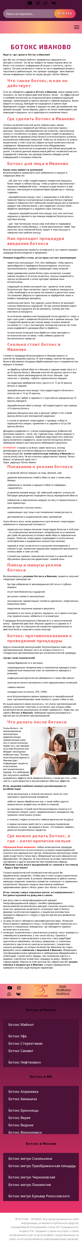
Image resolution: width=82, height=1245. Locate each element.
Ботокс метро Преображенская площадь (42, 1166)
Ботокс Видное (20, 1125)
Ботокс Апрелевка (23, 1091)
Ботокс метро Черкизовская (31, 1177)
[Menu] (76, 27)
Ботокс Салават (20, 1050)
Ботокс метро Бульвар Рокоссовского (39, 1196)
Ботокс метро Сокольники (30, 1158)
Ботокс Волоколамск (25, 1132)
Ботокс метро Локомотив (29, 1184)
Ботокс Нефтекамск (24, 1062)
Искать (65, 13)
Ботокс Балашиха (22, 1099)
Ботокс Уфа (17, 1036)
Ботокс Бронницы (23, 1110)
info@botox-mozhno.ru (63, 991)
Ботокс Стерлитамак (25, 1043)
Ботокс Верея (19, 1117)
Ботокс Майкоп (21, 1024)
